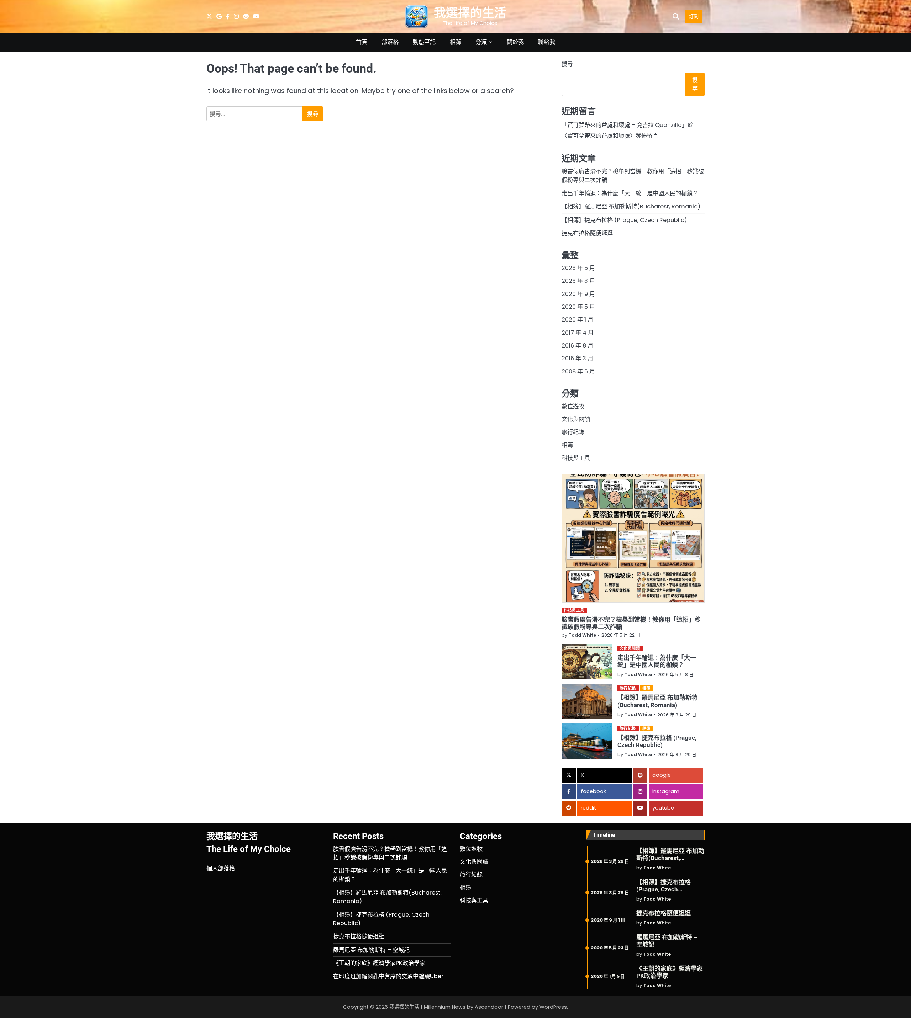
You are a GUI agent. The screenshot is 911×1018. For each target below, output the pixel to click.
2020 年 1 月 (577, 320)
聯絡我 (546, 42)
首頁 (361, 42)
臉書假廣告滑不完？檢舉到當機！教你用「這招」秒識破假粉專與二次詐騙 (390, 853)
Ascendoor (489, 1007)
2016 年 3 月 (577, 358)
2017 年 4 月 (578, 333)
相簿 (455, 42)
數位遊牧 (573, 406)
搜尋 (567, 64)
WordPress (553, 1007)
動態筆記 (424, 42)
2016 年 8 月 (577, 345)
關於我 (515, 42)
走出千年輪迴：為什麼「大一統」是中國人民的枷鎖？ (630, 193)
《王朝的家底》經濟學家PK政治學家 (379, 963)
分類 (481, 42)
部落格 (390, 42)
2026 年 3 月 (578, 281)
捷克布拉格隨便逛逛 (587, 233)
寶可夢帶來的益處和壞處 (598, 136)
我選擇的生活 (470, 13)
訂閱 (694, 16)
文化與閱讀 (576, 419)
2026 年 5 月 (578, 268)
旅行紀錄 (573, 432)
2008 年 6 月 (578, 371)
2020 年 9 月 (578, 294)
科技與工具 (576, 458)
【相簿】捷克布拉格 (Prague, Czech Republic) (624, 220)
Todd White (582, 635)
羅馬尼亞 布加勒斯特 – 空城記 (371, 950)
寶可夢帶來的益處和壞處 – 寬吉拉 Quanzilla (624, 125)
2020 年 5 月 (578, 307)
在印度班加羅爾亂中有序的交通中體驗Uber (388, 976)
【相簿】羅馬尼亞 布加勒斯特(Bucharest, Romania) (631, 206)
